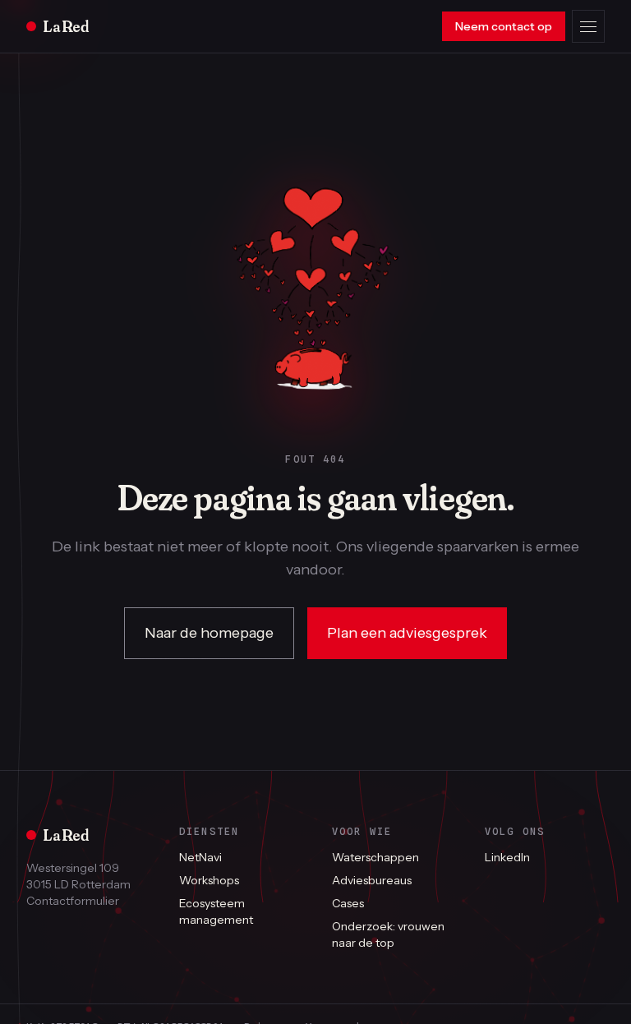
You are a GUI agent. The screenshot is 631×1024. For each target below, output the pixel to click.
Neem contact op (503, 26)
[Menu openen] (588, 26)
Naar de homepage (209, 633)
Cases (348, 903)
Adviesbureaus (372, 880)
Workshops (209, 880)
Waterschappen (375, 857)
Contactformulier (72, 900)
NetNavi (200, 857)
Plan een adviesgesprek (407, 633)
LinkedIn (507, 857)
